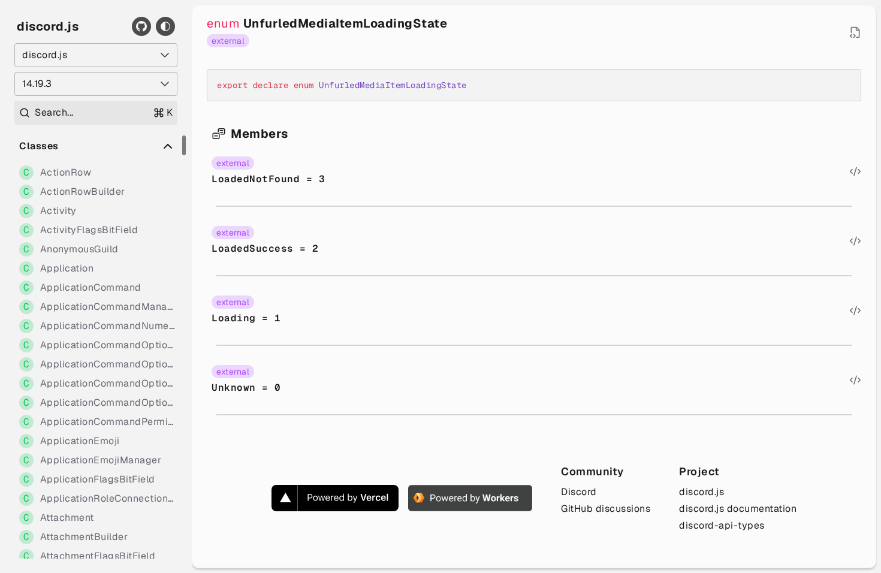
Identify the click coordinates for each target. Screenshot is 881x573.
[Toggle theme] (165, 26)
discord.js (48, 26)
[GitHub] (141, 26)
